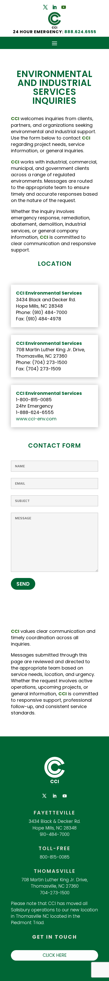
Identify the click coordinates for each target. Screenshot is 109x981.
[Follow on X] (45, 7)
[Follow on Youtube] (63, 7)
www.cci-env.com (36, 419)
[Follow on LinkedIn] (54, 7)
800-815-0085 (54, 857)
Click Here (55, 955)
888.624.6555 (80, 32)
